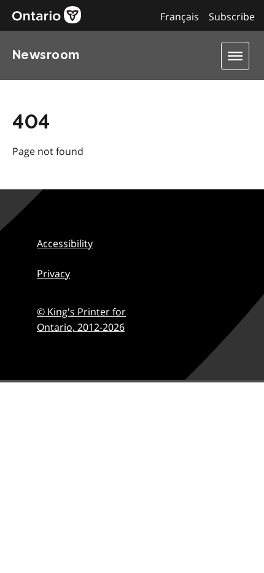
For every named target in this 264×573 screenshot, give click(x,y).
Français (179, 16)
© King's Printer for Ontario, (81, 319)
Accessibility (65, 243)
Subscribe (232, 16)
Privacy (53, 273)
